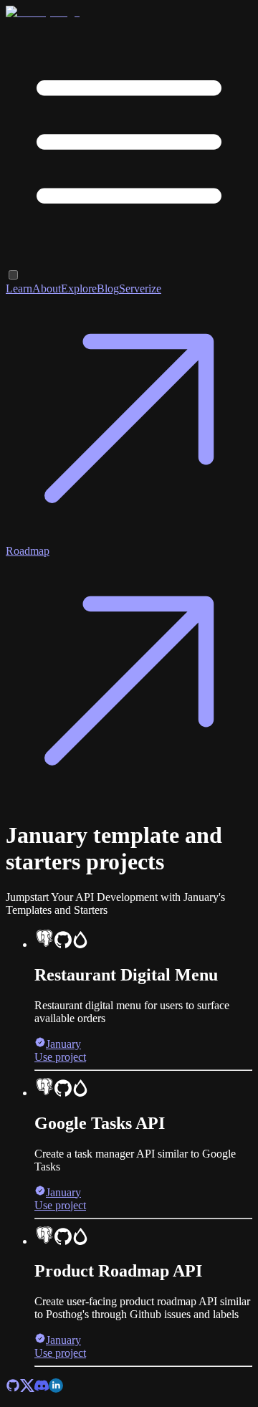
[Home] (43, 12)
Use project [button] (60, 1057)
